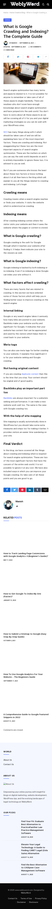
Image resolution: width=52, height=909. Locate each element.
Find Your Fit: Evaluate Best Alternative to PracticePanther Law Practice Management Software (32, 827)
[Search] (47, 4)
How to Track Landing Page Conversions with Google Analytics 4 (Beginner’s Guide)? (25, 554)
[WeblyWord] (25, 4)
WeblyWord (26, 893)
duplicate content (30, 374)
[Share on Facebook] (8, 56)
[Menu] (4, 4)
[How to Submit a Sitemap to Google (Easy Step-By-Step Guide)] (26, 617)
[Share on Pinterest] (28, 56)
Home (5, 13)
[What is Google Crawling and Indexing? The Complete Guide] (26, 73)
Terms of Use (26, 898)
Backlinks (7, 398)
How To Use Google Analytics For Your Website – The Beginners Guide (23, 675)
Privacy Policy (41, 898)
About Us (7, 760)
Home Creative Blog (17, 13)
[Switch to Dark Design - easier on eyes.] (43, 4)
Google (7, 20)
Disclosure (33, 902)
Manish (14, 43)
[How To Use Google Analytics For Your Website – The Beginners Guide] (26, 658)
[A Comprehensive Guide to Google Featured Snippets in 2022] (26, 698)
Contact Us (8, 764)
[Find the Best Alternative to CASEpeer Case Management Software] (11, 868)
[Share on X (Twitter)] (18, 56)
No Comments (36, 47)
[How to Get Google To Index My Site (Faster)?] (26, 577)
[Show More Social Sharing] (46, 56)
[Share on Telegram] (38, 56)
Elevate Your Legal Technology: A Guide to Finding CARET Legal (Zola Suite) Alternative (34, 849)
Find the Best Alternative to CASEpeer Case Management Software (34, 867)
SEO (5, 132)
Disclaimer (21, 902)
